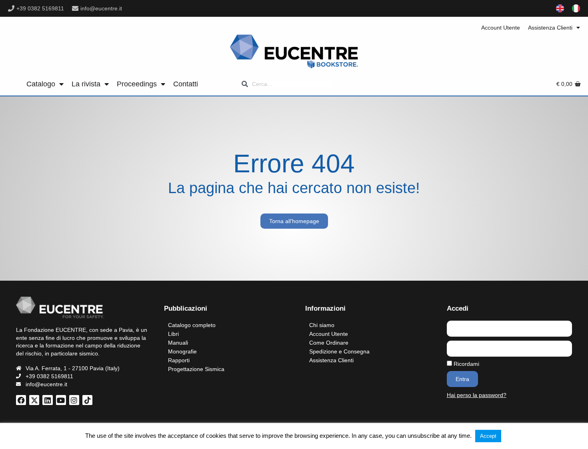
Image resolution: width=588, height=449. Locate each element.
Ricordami (465, 364)
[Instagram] (74, 400)
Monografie (182, 351)
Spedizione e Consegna (339, 351)
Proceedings (137, 84)
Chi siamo (321, 325)
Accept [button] (488, 436)
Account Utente (500, 27)
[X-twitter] (34, 400)
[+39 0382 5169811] (11, 8)
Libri (173, 334)
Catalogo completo (192, 325)
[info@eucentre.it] (75, 8)
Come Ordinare (328, 342)
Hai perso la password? (476, 395)
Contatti (185, 84)
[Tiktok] (87, 400)
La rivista (86, 84)
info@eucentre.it (101, 8)
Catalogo (40, 84)
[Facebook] (21, 400)
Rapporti (179, 360)
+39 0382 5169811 (40, 8)
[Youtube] (61, 400)
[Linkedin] (47, 400)
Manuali (178, 342)
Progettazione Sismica (196, 369)
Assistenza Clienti (550, 27)
